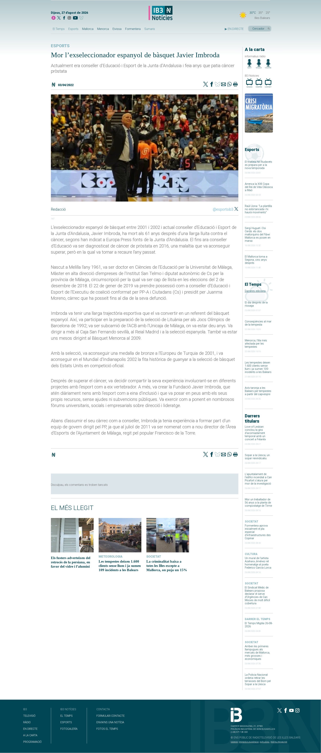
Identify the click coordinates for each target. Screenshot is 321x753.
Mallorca (87, 29)
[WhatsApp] (229, 85)
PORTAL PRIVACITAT (279, 742)
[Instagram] (69, 18)
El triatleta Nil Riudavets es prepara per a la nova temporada (258, 165)
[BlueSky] (82, 18)
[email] (223, 85)
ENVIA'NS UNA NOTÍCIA (110, 722)
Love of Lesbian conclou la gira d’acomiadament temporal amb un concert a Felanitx (255, 433)
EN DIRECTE (30, 729)
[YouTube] (75, 18)
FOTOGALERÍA (68, 729)
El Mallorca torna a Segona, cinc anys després (256, 260)
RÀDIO (27, 722)
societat (251, 521)
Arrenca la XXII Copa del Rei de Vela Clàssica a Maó (259, 187)
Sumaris (149, 29)
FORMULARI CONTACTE (110, 715)
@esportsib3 (223, 209)
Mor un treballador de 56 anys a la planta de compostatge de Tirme (258, 502)
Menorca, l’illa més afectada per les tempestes (256, 343)
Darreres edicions (255, 291)
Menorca (103, 29)
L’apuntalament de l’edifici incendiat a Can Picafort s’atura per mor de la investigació (258, 479)
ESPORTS (66, 722)
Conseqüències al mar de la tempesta (258, 323)
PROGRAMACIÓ (32, 742)
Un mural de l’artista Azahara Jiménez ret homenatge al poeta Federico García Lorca (258, 563)
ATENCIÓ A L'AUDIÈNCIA (249, 742)
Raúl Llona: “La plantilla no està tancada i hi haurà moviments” (258, 209)
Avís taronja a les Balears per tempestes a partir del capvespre (258, 391)
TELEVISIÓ (29, 715)
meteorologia (110, 556)
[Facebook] (64, 18)
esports (60, 45)
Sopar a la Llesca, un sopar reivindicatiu (257, 457)
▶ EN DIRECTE (234, 29)
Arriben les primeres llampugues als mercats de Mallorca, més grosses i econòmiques (257, 653)
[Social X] (59, 18)
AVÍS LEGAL (264, 742)
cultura (251, 554)
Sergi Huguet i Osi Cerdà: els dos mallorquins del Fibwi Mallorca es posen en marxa (257, 234)
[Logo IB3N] (160, 13)
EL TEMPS (66, 715)
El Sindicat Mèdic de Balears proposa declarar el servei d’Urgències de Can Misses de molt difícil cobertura (257, 595)
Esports (73, 29)
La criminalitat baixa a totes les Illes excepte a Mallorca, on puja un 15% (166, 565)
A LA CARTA (30, 735)
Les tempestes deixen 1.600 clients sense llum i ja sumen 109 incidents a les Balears (258, 367)
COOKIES (234, 742)
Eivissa (117, 29)
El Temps (59, 29)
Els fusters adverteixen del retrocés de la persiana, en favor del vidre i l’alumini (70, 562)
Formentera (133, 29)
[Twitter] (205, 85)
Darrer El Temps (257, 619)
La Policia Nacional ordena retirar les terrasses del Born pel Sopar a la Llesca (258, 679)
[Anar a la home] (53, 18)
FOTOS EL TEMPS (107, 729)
